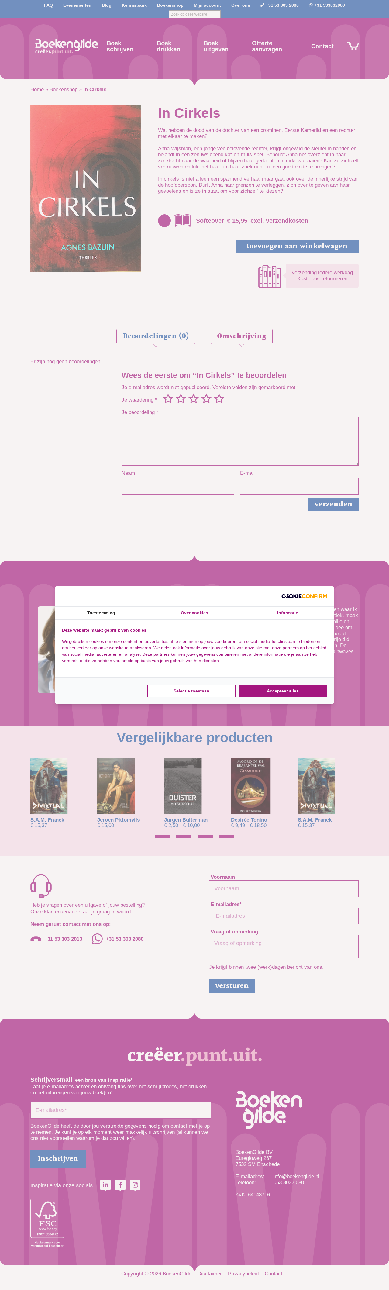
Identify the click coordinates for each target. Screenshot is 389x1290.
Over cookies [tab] (194, 612)
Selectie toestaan (191, 690)
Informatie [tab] (287, 612)
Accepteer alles (283, 690)
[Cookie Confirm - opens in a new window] (304, 596)
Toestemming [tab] (101, 612)
